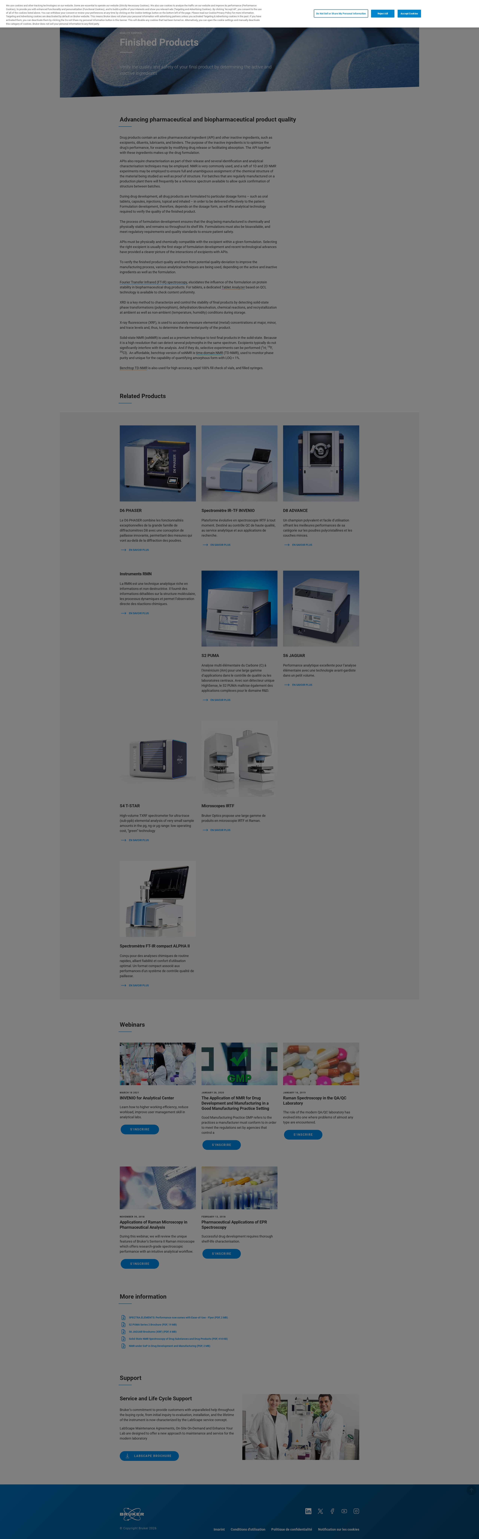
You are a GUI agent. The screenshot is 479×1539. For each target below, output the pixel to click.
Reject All (383, 13)
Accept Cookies (409, 13)
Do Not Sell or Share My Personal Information (341, 13)
